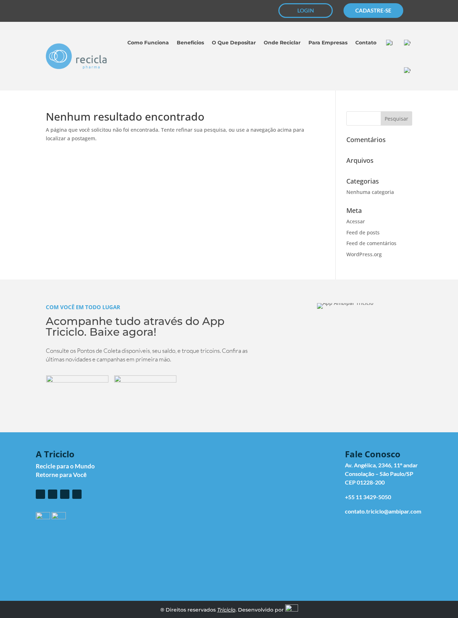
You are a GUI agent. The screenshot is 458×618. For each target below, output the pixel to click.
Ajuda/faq (229, 545)
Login (274, 468)
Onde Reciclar (282, 42)
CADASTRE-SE (373, 10)
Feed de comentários (371, 243)
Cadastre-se (283, 477)
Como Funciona (148, 42)
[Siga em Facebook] (28, 10)
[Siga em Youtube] (55, 10)
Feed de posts (363, 232)
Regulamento (276, 545)
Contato (365, 42)
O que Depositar (289, 496)
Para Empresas (327, 42)
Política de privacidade (341, 545)
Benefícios (190, 42)
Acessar (355, 221)
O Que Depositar (234, 42)
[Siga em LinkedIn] (69, 10)
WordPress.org (364, 254)
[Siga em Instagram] (41, 10)
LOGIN (305, 10)
